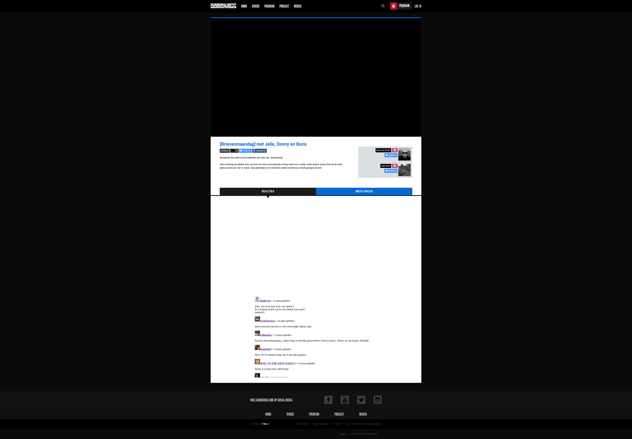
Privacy (343, 434)
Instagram (394, 150)
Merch (297, 6)
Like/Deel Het (261, 151)
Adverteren (302, 424)
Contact (337, 424)
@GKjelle (392, 170)
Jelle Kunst (385, 166)
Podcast (284, 6)
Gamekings (223, 6)
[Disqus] (316, 249)
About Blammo (321, 424)
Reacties (268, 191)
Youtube (345, 400)
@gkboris (393, 155)
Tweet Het (246, 151)
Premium (269, 6)
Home (244, 6)
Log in (417, 6)
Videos (255, 6)
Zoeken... (383, 6)
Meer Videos (364, 191)
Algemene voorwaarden (364, 434)
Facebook (328, 400)
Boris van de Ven (383, 150)
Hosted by (255, 424)
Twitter (361, 400)
